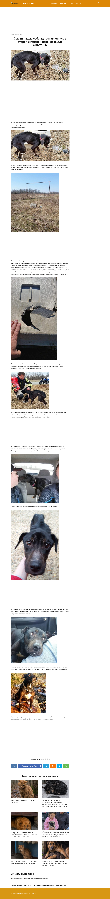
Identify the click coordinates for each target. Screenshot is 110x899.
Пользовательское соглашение (21, 886)
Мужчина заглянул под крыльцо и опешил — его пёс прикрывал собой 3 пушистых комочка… (54, 863)
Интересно (54, 3)
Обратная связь (61, 886)
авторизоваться (43, 878)
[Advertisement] (55, 19)
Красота (78, 3)
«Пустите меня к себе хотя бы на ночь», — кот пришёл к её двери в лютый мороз (24, 862)
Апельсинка (27, 3)
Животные (63, 3)
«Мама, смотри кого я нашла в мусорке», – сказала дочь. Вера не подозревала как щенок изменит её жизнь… (55, 834)
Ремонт (71, 3)
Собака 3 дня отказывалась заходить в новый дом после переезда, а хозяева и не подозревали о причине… (24, 834)
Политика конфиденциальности (44, 886)
